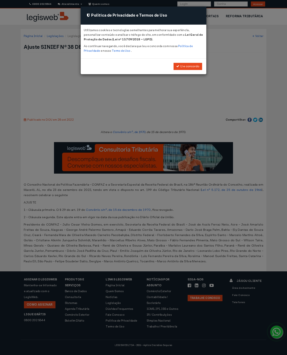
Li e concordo (189, 66)
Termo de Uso (121, 51)
